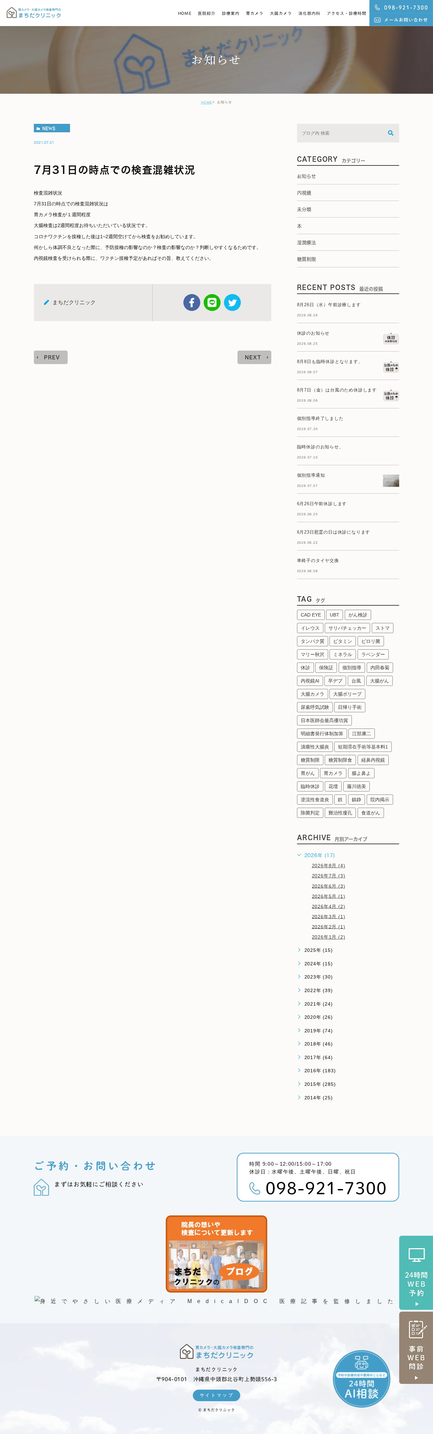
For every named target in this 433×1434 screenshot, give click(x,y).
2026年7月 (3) (328, 875)
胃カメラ (255, 13)
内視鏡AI (310, 681)
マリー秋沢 (312, 654)
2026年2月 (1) (328, 926)
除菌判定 (310, 812)
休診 (305, 667)
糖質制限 (310, 760)
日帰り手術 (350, 707)
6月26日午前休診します (322, 503)
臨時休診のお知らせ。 (320, 446)
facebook (191, 302)
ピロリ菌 (370, 641)
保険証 (326, 667)
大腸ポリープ (347, 694)
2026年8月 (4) (328, 865)
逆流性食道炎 (315, 799)
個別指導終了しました (320, 418)
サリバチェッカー (347, 628)
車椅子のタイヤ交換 (318, 560)
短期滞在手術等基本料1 (363, 746)
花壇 (333, 786)
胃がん (308, 773)
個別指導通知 (311, 475)
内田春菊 (379, 667)
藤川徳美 (356, 786)
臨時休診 (310, 786)
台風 (356, 681)
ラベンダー (373, 654)
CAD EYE (311, 615)
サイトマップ (217, 1395)
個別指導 (351, 667)
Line (212, 302)
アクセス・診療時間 (346, 13)
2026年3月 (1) (328, 916)
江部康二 (361, 733)
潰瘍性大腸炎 (315, 746)
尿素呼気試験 (315, 707)
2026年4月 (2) (328, 906)
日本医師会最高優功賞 (324, 720)
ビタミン (342, 641)
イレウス (310, 628)
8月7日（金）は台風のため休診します (337, 390)
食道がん (370, 812)
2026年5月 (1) (328, 896)
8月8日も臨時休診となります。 (330, 361)
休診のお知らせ (313, 333)
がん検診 (357, 615)
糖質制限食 (340, 760)
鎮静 (356, 799)
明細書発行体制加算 (322, 733)
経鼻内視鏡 (373, 760)
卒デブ (335, 681)
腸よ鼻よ (361, 773)
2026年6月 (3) (328, 886)
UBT (334, 615)
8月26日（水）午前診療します (329, 304)
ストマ (382, 628)
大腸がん (379, 681)
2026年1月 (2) (328, 937)
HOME (185, 13)
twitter (232, 302)
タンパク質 (312, 641)
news (48, 128)
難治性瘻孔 (340, 812)
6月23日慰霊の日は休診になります (333, 532)
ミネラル (342, 654)
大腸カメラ (281, 13)
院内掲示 (379, 799)
